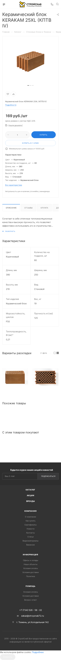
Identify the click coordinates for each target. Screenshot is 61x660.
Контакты (30, 533)
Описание (11, 208)
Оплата (44, 208)
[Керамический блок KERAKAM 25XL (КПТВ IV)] (15, 377)
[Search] (57, 4)
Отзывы (28, 208)
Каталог (30, 490)
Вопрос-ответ (30, 600)
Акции (30, 495)
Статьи (30, 537)
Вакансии (30, 545)
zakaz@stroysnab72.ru (32, 615)
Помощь (30, 586)
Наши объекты (30, 564)
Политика (30, 576)
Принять (7, 657)
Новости (30, 529)
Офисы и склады (30, 560)
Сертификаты (30, 525)
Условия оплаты (30, 568)
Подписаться (48, 476)
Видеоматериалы (30, 541)
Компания (30, 511)
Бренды (30, 501)
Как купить (30, 521)
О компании (30, 517)
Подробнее (38, 652)
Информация (30, 554)
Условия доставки (30, 572)
